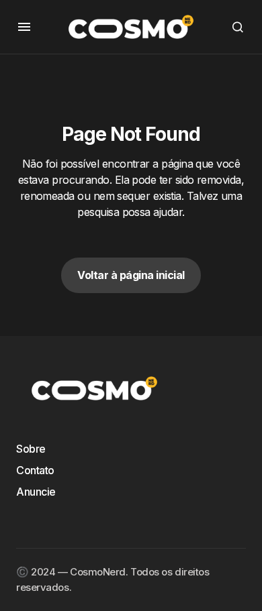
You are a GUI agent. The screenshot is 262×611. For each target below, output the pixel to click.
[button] (24, 27)
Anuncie (36, 491)
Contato (35, 470)
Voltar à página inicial (131, 275)
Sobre (31, 448)
